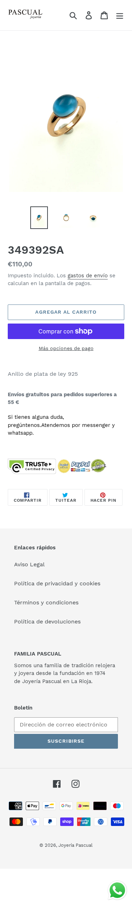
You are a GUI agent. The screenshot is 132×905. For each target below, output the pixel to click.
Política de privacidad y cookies (57, 583)
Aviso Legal (29, 564)
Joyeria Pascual (75, 845)
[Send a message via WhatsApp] (117, 890)
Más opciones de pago (66, 348)
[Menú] (119, 15)
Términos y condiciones (46, 602)
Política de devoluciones (47, 621)
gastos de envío (88, 275)
